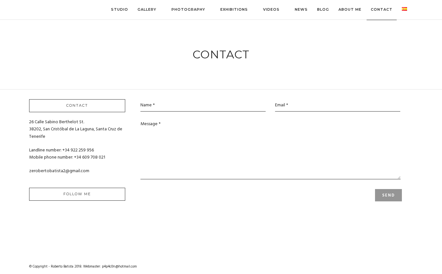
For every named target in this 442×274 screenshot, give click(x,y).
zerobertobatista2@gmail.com (59, 171)
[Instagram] (97, 215)
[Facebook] (57, 215)
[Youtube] (70, 215)
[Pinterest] (84, 215)
